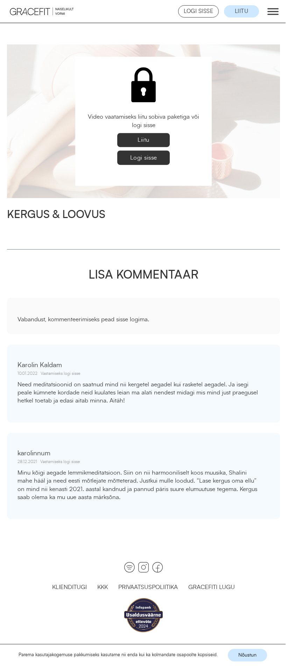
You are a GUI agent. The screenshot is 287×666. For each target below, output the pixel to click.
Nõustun (247, 655)
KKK (102, 587)
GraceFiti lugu (211, 587)
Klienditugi (69, 587)
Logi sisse (198, 11)
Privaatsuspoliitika (148, 587)
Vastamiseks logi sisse (60, 373)
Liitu (241, 11)
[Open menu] (271, 11)
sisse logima (132, 319)
